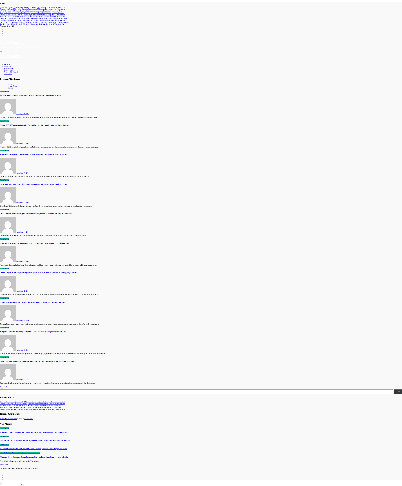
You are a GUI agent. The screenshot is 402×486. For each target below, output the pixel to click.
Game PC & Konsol (11, 72)
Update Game (8, 68)
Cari (1, 388)
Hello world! (28, 419)
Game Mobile (8, 70)
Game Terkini (8, 66)
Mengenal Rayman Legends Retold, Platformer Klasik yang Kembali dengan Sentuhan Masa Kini (32, 402)
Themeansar (34, 461)
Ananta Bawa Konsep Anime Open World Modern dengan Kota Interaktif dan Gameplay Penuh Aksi (36, 213)
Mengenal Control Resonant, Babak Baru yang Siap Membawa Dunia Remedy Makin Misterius (32, 407)
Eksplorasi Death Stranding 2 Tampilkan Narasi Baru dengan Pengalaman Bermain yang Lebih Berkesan (37, 361)
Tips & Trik (8, 74)
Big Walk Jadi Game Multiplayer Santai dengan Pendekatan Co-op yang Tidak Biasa (30, 95)
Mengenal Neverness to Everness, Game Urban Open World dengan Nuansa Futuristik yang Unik (35, 243)
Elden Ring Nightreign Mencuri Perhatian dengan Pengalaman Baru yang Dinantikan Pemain (33, 184)
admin (18, 114)
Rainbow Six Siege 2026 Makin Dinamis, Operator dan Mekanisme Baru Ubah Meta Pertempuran (32, 404)
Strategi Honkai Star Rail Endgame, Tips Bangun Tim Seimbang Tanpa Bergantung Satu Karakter (32, 409)
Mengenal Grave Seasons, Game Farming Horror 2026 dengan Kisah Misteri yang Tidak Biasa (33, 154)
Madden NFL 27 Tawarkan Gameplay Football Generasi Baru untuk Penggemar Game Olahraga (34, 125)
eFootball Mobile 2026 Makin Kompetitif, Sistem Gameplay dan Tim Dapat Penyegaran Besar (31, 405)
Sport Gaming (12, 42)
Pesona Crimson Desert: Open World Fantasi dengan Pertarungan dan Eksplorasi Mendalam (33, 302)
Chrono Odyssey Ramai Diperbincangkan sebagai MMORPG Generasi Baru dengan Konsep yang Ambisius (38, 273)
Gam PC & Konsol (6, 453)
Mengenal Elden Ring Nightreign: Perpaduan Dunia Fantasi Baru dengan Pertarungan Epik (33, 332)
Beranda (7, 64)
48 (7, 386)
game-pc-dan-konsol (33, 453)
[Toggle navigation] (1, 51)
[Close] (1, 483)
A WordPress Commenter (8, 419)
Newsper (25, 461)
